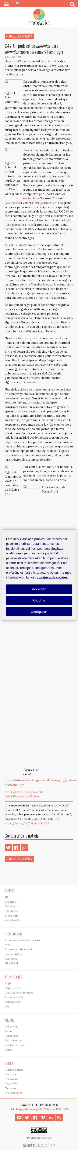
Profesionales (13, 1092)
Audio (8, 1031)
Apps (8, 983)
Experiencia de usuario (19, 949)
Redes (9, 1063)
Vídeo (8, 1049)
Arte (7, 945)
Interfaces (11, 911)
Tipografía (11, 915)
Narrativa (11, 958)
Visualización (13, 920)
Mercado (10, 1088)
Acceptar (39, 589)
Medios (10, 1020)
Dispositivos (13, 988)
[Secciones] (6, 4)
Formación (11, 1079)
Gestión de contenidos (19, 992)
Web (7, 1006)
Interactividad (13, 954)
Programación (14, 997)
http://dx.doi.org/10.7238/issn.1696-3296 (42, 1109)
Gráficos (10, 906)
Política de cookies (39, 1137)
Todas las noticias (20, 36)
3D (6, 897)
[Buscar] (72, 4)
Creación (10, 901)
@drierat (47, 203)
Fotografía (11, 1035)
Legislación (12, 1083)
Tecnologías (13, 976)
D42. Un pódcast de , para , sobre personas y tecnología (34, 48)
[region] (39, 575)
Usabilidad (11, 963)
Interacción (13, 933)
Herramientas (13, 1040)
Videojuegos (12, 1001)
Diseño (9, 890)
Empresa (10, 1074)
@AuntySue (13, 203)
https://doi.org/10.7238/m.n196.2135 (27, 823)
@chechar (31, 198)
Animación (11, 1026)
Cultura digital (14, 1069)
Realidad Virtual (14, 1045)
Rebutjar (39, 600)
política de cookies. (54, 577)
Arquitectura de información (23, 940)
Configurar (39, 611)
